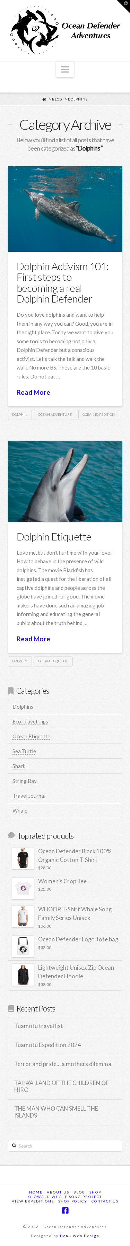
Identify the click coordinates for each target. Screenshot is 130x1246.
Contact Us (105, 1201)
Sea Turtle (24, 751)
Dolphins (22, 706)
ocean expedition (99, 414)
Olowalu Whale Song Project (65, 1197)
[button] (65, 69)
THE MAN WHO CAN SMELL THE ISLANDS (56, 1112)
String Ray (24, 781)
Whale (19, 810)
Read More (33, 392)
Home (36, 1192)
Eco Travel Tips (30, 721)
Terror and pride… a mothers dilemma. (63, 1064)
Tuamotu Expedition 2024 (47, 1045)
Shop (95, 1192)
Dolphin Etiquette (54, 536)
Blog (79, 1192)
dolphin (19, 414)
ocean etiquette (53, 661)
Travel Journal (28, 796)
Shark (18, 766)
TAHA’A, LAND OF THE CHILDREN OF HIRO (61, 1086)
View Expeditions (33, 1201)
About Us (58, 1192)
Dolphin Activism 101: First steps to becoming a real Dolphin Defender (63, 282)
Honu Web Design (79, 1236)
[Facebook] (65, 1210)
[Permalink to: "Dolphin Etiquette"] (65, 481)
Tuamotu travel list (38, 1026)
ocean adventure (55, 414)
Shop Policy (72, 1201)
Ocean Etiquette (31, 736)
